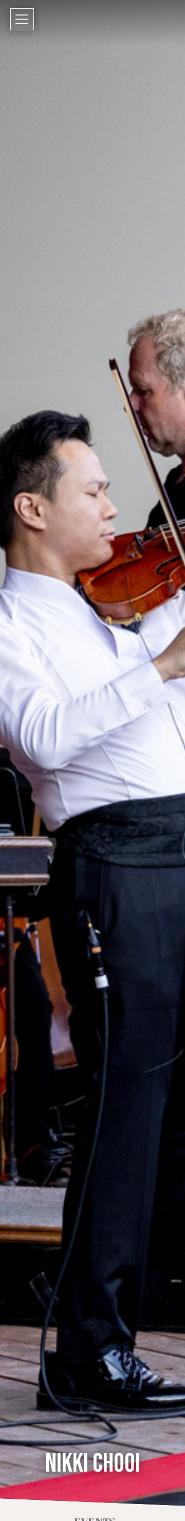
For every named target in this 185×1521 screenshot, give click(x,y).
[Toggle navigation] (22, 19)
